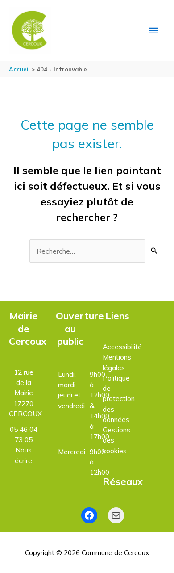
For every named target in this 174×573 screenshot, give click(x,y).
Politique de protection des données (119, 398)
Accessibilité (122, 346)
